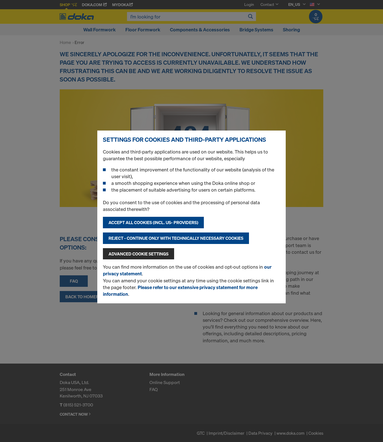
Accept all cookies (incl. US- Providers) (153, 222)
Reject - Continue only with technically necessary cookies (176, 238)
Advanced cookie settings (139, 254)
